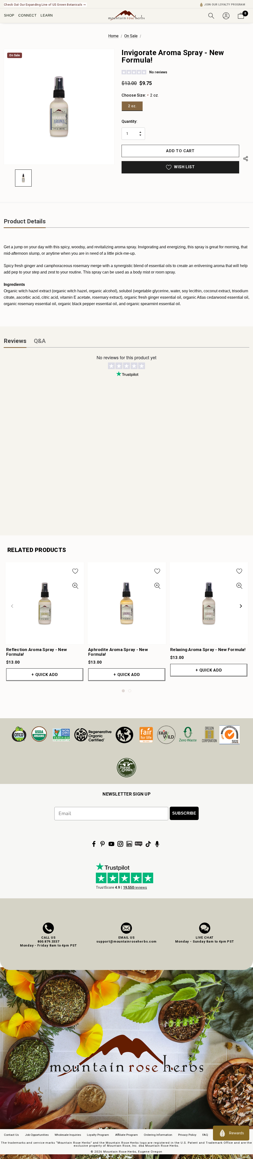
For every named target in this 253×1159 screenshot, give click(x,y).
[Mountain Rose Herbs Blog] (138, 844)
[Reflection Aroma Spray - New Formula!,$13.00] (44, 603)
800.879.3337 (48, 941)
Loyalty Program (98, 1135)
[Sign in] (226, 15)
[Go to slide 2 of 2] (129, 690)
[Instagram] (120, 844)
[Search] (211, 15)
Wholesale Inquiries (68, 1135)
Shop (9, 15)
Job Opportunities (37, 1135)
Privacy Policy (187, 1135)
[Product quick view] (75, 586)
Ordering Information (158, 1135)
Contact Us (11, 1135)
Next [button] (241, 606)
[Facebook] (94, 844)
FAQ (205, 1135)
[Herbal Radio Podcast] (157, 844)
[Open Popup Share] (245, 159)
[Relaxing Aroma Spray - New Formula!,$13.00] (208, 603)
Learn (47, 15)
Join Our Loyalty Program (224, 4)
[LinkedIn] (129, 844)
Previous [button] (12, 606)
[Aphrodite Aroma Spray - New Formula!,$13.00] (126, 603)
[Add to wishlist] (75, 571)
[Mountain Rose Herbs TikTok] (148, 844)
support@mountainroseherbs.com (126, 941)
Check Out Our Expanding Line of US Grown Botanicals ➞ (45, 4)
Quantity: (129, 121)
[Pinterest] (102, 844)
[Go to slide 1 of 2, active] (123, 690)
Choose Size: (140, 95)
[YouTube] (111, 844)
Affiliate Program (126, 1135)
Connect (27, 15)
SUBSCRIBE (184, 813)
